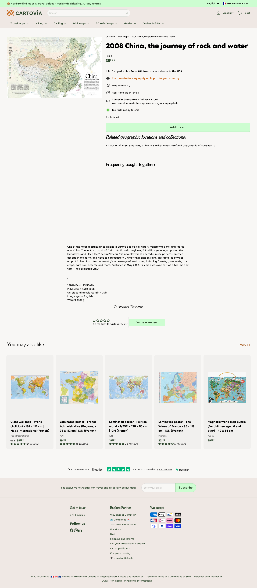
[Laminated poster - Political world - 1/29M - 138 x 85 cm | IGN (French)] (128, 402)
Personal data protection (208, 576)
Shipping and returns (122, 538)
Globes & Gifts (152, 23)
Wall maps (80, 23)
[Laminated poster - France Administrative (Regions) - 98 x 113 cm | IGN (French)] (79, 402)
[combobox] (213, 3)
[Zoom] (54, 67)
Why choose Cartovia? (123, 514)
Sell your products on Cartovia (127, 543)
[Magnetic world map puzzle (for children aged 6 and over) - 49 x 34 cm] (227, 400)
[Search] (127, 13)
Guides (128, 23)
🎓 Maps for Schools (121, 558)
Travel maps (18, 23)
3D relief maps (105, 23)
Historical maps (160, 145)
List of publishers (120, 548)
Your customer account (123, 524)
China (145, 145)
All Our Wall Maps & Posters (123, 145)
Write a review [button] (147, 322)
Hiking (39, 23)
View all (245, 345)
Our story (115, 529)
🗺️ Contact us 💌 (120, 519)
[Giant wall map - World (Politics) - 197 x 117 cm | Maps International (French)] (30, 402)
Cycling (58, 23)
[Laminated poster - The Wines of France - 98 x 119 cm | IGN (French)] (178, 402)
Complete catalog (120, 553)
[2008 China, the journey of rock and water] (178, 187)
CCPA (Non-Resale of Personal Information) (127, 580)
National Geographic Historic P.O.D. (193, 145)
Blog (112, 534)
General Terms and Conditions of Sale (169, 576)
